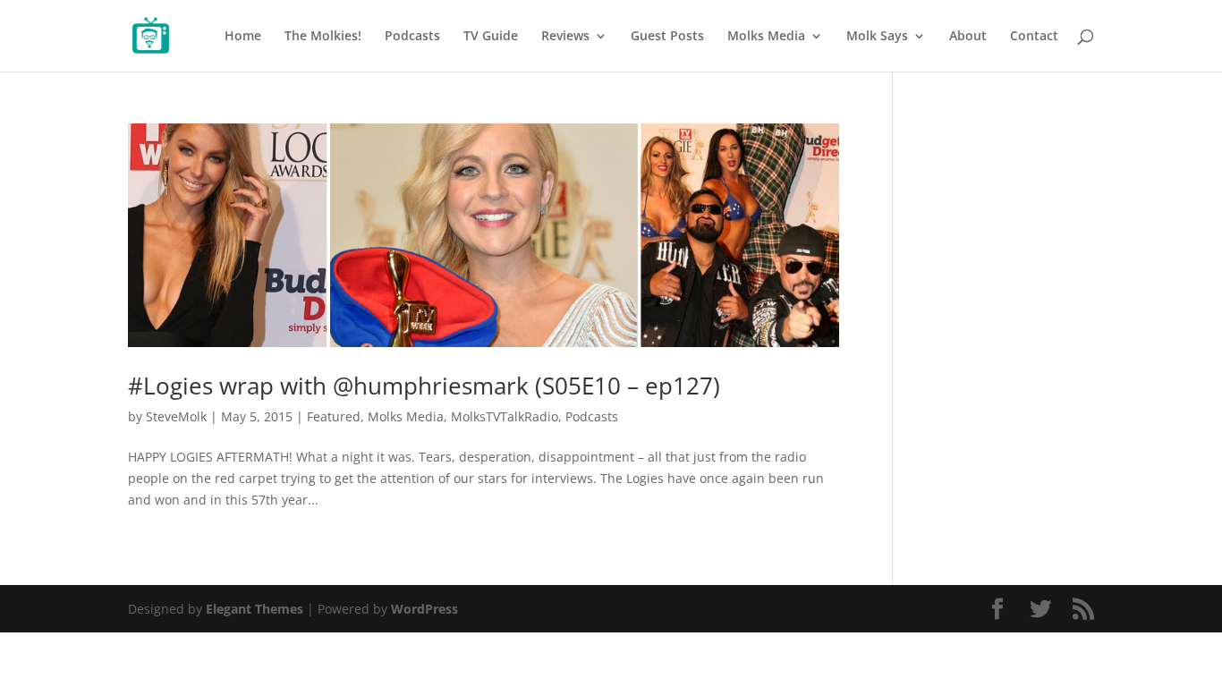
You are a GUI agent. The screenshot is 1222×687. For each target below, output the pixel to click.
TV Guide (490, 37)
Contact (1034, 37)
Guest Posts (667, 37)
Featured (334, 416)
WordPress (424, 608)
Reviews (565, 37)
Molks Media (766, 37)
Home (243, 37)
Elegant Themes (254, 608)
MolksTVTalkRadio (504, 416)
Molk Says (877, 37)
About (968, 37)
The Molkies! (322, 37)
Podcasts (412, 37)
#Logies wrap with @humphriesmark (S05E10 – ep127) (424, 385)
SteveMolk (176, 416)
